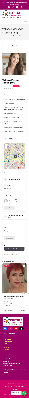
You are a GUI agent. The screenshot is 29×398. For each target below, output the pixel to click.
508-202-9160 (7, 188)
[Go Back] (3, 45)
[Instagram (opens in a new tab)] (13, 7)
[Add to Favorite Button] (24, 266)
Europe (15, 386)
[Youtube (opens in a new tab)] (17, 7)
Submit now (9, 238)
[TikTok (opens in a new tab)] (20, 7)
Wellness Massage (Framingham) (12, 35)
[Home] (1, 35)
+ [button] (5, 145)
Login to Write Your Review (15, 248)
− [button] (5, 147)
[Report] (20, 45)
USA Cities (14, 389)
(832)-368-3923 (10, 303)
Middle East (8, 386)
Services (6, 88)
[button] (4, 64)
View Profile (9, 208)
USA (13, 88)
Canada (20, 386)
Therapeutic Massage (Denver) (14, 296)
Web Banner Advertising (13, 383)
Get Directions (9, 172)
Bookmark (12, 45)
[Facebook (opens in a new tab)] (9, 7)
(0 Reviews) (8, 86)
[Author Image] (23, 293)
